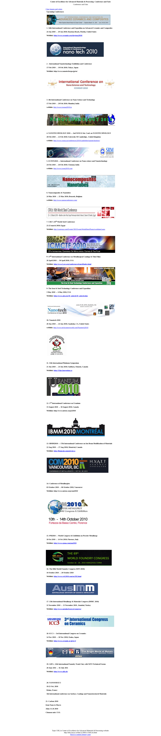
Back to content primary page (80, 734)
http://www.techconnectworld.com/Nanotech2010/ (70, 328)
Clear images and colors (54, 9)
